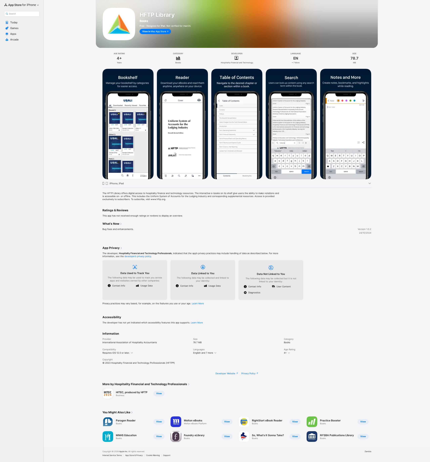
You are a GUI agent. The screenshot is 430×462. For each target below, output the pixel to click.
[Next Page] (374, 124)
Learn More (198, 303)
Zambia (368, 451)
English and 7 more (203, 352)
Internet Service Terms (112, 455)
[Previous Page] (99, 124)
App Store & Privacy (134, 455)
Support (166, 455)
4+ (285, 352)
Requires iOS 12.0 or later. (116, 352)
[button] (21, 22)
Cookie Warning (153, 455)
